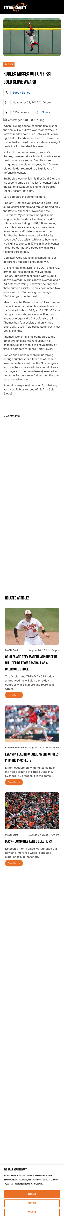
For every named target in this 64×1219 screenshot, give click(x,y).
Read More (14, 695)
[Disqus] (32, 461)
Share (46, 112)
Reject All (32, 1212)
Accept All (32, 1194)
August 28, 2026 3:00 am (44, 834)
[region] (32, 1191)
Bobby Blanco (21, 92)
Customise (32, 1203)
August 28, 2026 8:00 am (44, 747)
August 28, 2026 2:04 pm (44, 650)
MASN (9, 64)
